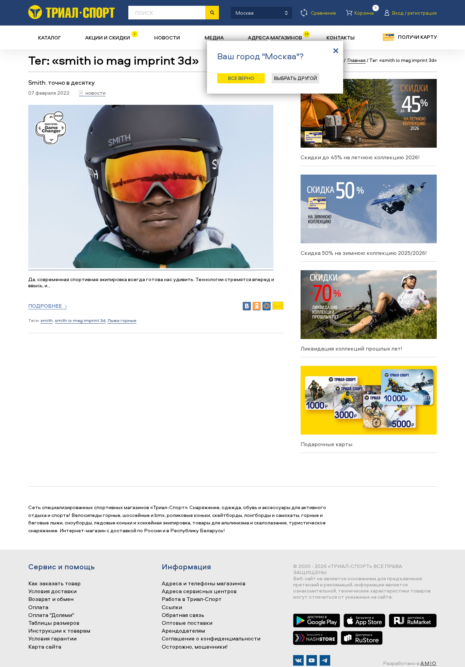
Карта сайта (44, 647)
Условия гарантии (52, 638)
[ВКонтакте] (247, 306)
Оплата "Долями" (51, 615)
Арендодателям (183, 631)
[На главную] (71, 12)
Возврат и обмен (51, 599)
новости (95, 93)
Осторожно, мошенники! (195, 647)
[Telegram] (325, 660)
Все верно (241, 78)
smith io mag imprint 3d (80, 320)
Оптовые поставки (187, 623)
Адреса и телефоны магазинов (203, 583)
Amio (428, 663)
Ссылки (172, 607)
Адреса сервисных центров (199, 591)
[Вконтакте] (298, 660)
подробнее (45, 306)
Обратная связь (183, 615)
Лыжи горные (122, 320)
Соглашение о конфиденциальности (211, 638)
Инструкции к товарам (59, 631)
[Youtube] (311, 660)
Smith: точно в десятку (61, 82)
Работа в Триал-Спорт (192, 599)
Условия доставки (52, 591)
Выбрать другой (295, 78)
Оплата (38, 607)
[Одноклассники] (257, 306)
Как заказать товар (54, 583)
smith (47, 320)
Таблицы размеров (53, 623)
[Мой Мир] (266, 306)
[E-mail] (278, 307)
